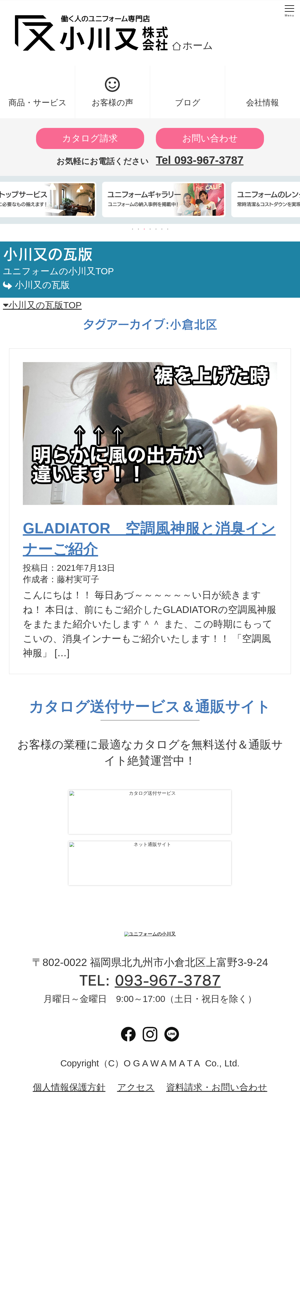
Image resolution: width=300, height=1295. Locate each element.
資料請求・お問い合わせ (216, 1087)
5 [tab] (156, 229)
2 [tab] (138, 229)
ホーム (198, 45)
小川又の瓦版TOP (45, 305)
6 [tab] (162, 229)
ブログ (187, 102)
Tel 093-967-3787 (199, 160)
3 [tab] (144, 229)
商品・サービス (37, 102)
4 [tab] (150, 229)
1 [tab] (132, 229)
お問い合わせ (210, 138)
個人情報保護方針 (69, 1087)
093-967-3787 (168, 980)
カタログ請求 (90, 138)
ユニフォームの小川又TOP (58, 271)
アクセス (136, 1087)
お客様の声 (112, 102)
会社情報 (262, 102)
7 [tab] (168, 229)
